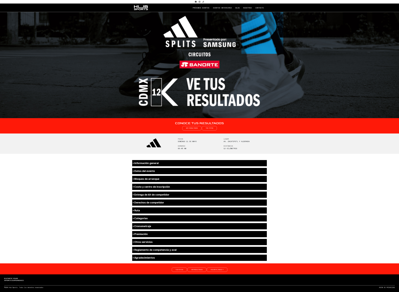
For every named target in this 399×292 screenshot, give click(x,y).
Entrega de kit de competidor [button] (151, 194)
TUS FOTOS (209, 128)
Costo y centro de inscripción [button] (152, 186)
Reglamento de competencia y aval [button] (155, 249)
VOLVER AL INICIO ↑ (217, 269)
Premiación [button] (141, 234)
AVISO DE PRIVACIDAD (387, 287)
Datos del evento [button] (144, 171)
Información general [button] (146, 163)
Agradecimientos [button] (144, 257)
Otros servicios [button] (143, 241)
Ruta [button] (137, 210)
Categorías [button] (141, 218)
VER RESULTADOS (192, 128)
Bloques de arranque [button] (146, 178)
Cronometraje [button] (142, 226)
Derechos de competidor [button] (149, 202)
